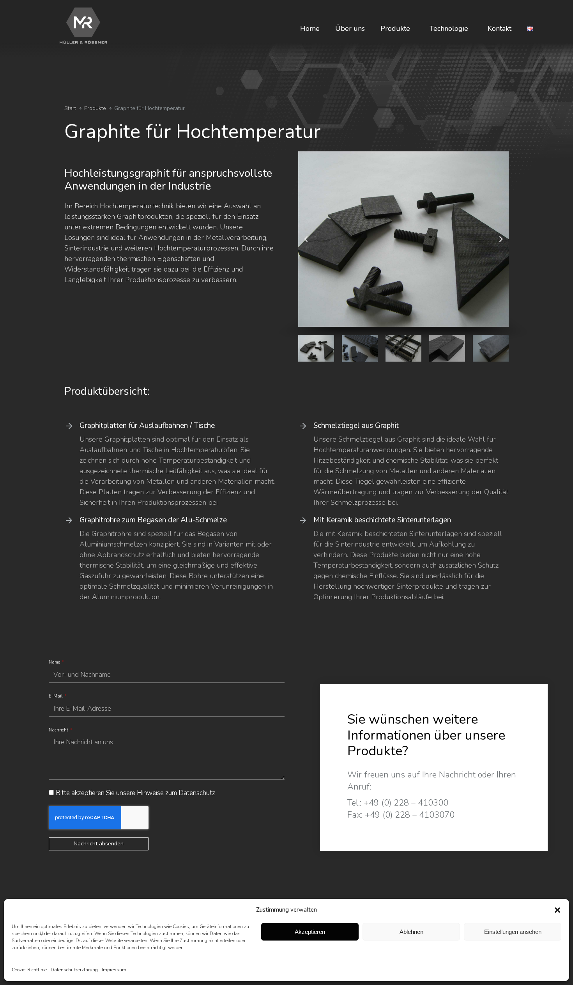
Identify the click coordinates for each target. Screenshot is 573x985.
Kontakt (499, 28)
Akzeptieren (310, 931)
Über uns (350, 28)
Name (55, 662)
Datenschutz (197, 792)
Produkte (395, 28)
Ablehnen (411, 931)
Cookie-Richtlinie (29, 970)
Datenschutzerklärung (74, 970)
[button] (557, 910)
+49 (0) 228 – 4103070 (410, 815)
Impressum (114, 970)
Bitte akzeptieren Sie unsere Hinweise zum (135, 792)
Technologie (449, 28)
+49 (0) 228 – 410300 (406, 803)
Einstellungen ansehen (512, 931)
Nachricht (59, 730)
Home (310, 28)
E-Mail (56, 696)
